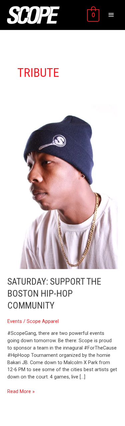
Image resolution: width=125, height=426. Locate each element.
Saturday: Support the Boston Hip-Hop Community (54, 293)
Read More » (21, 391)
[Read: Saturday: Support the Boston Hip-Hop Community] (62, 186)
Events (14, 321)
